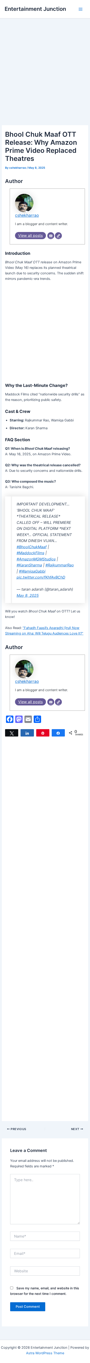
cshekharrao (27, 215)
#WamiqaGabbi (32, 571)
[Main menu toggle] (80, 9)
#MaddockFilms (30, 553)
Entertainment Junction (35, 9)
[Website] (58, 235)
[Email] (50, 235)
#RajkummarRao (59, 565)
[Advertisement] (45, 78)
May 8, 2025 (28, 595)
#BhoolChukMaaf (32, 547)
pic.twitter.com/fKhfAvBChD (41, 577)
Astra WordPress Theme (45, 1353)
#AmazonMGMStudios (36, 559)
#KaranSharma (29, 565)
